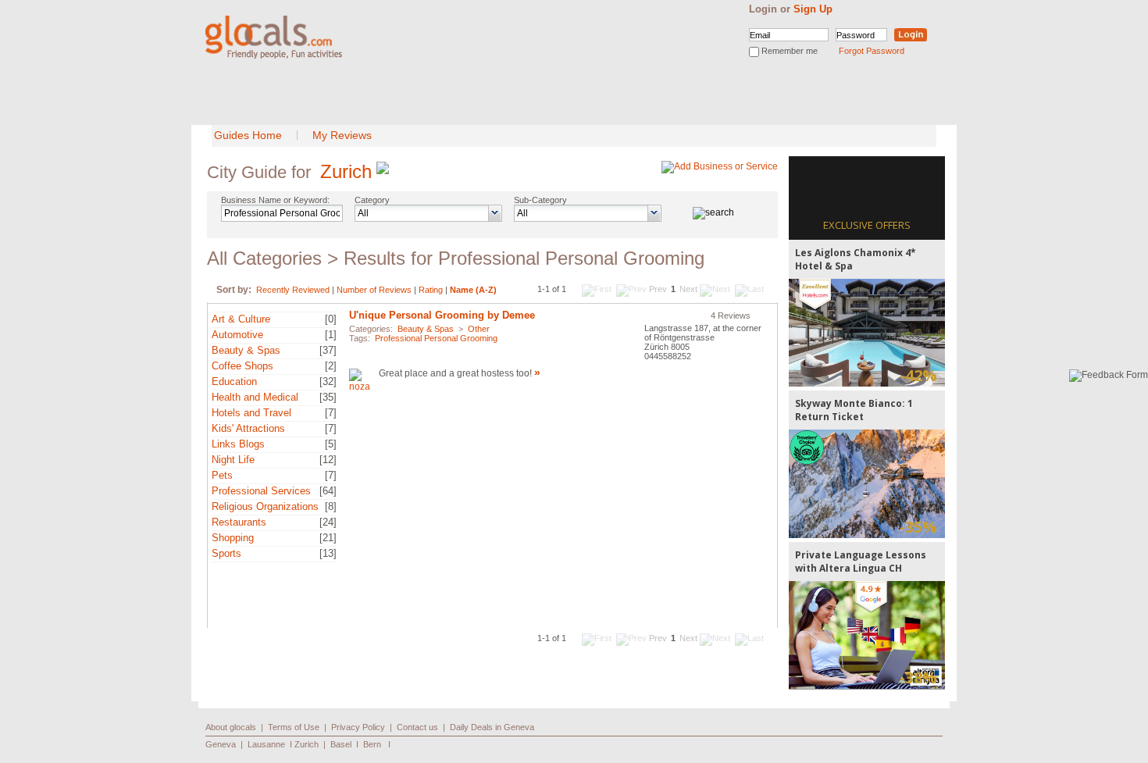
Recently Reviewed (293, 289)
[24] (328, 522)
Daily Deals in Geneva (492, 727)
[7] (331, 413)
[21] (328, 538)
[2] (331, 366)
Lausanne (266, 744)
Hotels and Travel (251, 413)
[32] (328, 381)
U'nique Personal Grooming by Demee (442, 315)
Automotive (237, 334)
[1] (331, 334)
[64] (328, 491)
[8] (331, 506)
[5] (331, 444)
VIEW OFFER (867, 332)
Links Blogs (238, 444)
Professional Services (261, 491)
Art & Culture (241, 319)
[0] (331, 319)
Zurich (346, 171)
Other (479, 328)
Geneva (220, 744)
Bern (372, 744)
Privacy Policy (358, 727)
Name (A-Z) (473, 289)
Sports (226, 553)
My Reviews (342, 135)
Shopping (233, 538)
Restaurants (239, 522)
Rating (431, 289)
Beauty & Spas (246, 350)
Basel (340, 744)
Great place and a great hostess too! (455, 373)
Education (234, 381)
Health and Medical (255, 397)
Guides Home (248, 135)
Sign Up (812, 9)
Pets (222, 475)
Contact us (417, 727)
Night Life (233, 459)
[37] (328, 350)
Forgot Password (871, 50)
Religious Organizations (265, 506)
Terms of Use (293, 727)
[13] (328, 553)
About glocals (230, 727)
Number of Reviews (374, 289)
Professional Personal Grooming (436, 338)
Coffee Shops (242, 366)
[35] (328, 397)
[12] (328, 459)
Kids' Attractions (248, 428)
